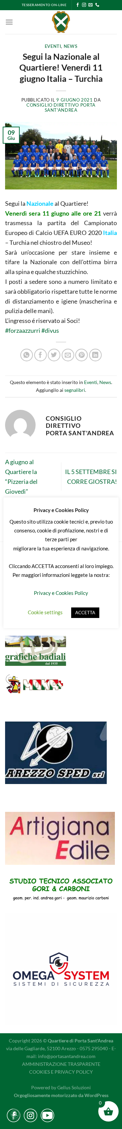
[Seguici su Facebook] (78, 5)
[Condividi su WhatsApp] (26, 355)
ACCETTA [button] (85, 612)
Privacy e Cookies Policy (61, 593)
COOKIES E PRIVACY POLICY (61, 1072)
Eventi (53, 46)
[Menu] (9, 22)
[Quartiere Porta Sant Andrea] (61, 22)
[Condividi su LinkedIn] (95, 355)
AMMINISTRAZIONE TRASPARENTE (61, 1064)
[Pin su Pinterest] (81, 355)
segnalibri (74, 390)
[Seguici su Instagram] (84, 5)
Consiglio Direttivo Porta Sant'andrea (61, 108)
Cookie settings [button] (45, 612)
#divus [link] (50, 330)
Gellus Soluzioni (74, 1087)
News (71, 46)
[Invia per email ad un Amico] (68, 355)
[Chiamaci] (97, 5)
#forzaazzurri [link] (22, 330)
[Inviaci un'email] (90, 5)
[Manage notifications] (14, 1114)
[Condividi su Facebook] (40, 355)
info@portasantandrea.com (67, 1056)
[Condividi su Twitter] (54, 355)
